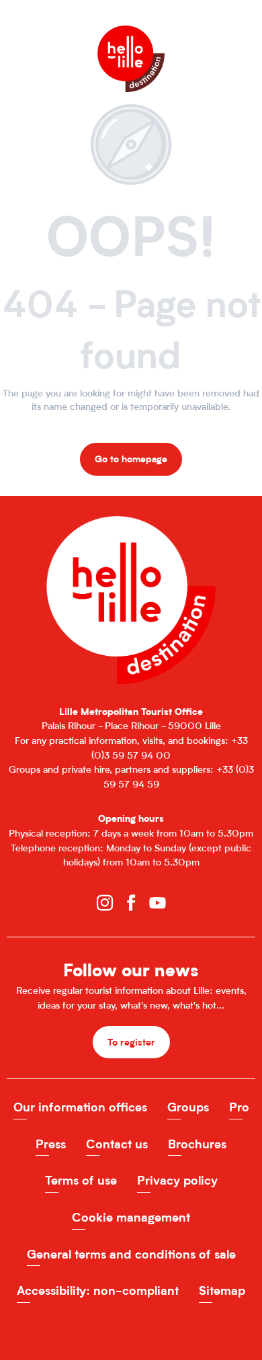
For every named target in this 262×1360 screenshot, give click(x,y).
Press (51, 1144)
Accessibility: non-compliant (98, 1290)
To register (131, 1042)
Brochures (197, 1144)
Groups (188, 1107)
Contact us (117, 1144)
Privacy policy (177, 1180)
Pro (239, 1107)
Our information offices (80, 1107)
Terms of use (81, 1180)
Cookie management (131, 1217)
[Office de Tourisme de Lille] (131, 38)
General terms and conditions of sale (131, 1254)
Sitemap (222, 1290)
